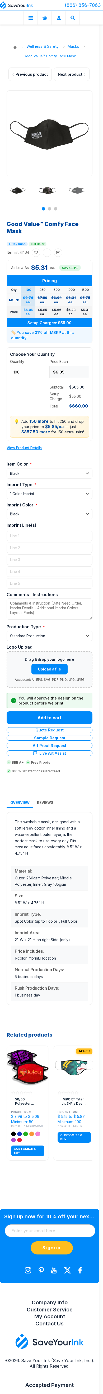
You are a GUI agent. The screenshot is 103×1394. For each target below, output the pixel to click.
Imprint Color (21, 504)
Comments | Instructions (32, 594)
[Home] (15, 47)
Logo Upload (19, 647)
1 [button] (43, 208)
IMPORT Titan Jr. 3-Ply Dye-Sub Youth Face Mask (73, 1101)
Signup (52, 1247)
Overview (20, 803)
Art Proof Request (49, 745)
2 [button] (49, 208)
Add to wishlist (36, 252)
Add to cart (50, 717)
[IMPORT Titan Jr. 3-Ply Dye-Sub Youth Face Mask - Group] (74, 1067)
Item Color (18, 464)
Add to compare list (47, 252)
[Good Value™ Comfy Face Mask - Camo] (47, 190)
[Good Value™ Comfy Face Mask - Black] (17, 190)
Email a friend (58, 252)
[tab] (20, 803)
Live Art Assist (52, 753)
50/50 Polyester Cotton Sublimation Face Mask (25, 1101)
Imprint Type (20, 484)
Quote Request (49, 730)
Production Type (24, 626)
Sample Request (49, 738)
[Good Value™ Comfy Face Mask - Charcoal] (77, 190)
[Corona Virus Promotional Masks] (28, 1067)
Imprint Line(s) (21, 525)
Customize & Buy (25, 1151)
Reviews (45, 803)
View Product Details (24, 448)
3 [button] (55, 208)
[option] (18, 190)
